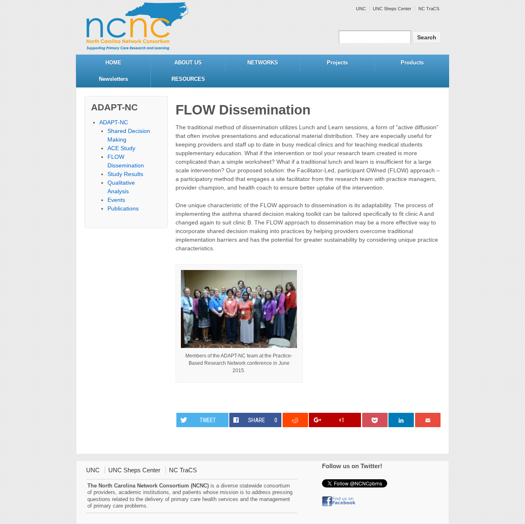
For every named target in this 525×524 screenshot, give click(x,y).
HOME (113, 62)
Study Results (125, 174)
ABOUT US (188, 62)
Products (412, 62)
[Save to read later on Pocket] (375, 420)
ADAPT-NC (113, 122)
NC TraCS (428, 8)
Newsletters (113, 79)
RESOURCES (188, 79)
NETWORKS (262, 62)
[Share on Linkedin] (401, 420)
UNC (361, 8)
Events (116, 200)
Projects (337, 62)
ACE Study (121, 148)
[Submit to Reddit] (295, 420)
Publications (123, 208)
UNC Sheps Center (392, 8)
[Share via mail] (428, 420)
